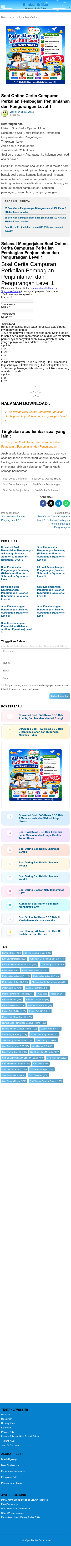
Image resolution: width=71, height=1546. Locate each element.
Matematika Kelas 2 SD (35, 970)
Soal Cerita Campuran (15, 478)
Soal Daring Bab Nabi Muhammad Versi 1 (39, 878)
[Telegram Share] (58, 503)
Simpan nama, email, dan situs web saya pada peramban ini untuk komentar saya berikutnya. (34, 687)
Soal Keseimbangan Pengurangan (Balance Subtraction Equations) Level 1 (51, 611)
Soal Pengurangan (42, 1069)
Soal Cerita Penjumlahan (16, 490)
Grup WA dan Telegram (12, 1512)
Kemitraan (6, 1427)
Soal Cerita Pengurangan (46, 484)
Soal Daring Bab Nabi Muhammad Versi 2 (39, 864)
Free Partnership (9, 1504)
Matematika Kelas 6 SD (15, 981)
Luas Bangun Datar (52, 964)
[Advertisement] (35, 1244)
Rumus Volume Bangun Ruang (19, 1028)
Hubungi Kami (8, 1423)
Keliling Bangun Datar (37, 952)
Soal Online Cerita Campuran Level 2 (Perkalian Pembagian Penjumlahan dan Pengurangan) (53, 520)
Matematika (10, 970)
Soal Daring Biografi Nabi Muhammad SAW (41, 891)
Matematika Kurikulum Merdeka (49, 981)
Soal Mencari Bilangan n (16, 1063)
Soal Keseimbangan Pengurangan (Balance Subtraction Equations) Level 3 (51, 591)
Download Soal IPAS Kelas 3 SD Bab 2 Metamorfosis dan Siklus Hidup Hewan (41, 818)
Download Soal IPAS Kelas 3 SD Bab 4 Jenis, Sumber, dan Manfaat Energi (41, 716)
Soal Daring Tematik (14, 1051)
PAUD (42, 993)
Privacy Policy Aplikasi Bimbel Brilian (20, 1436)
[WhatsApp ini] (66, 503)
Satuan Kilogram (50, 1028)
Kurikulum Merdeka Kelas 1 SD (47, 958)
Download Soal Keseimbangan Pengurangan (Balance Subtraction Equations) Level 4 (15, 593)
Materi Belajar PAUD (37, 987)
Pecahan (57, 993)
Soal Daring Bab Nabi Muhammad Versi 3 (39, 850)
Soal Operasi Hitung (14, 1069)
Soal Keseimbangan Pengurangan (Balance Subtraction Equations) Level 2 (15, 611)
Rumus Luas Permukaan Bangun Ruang (24, 1022)
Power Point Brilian (14, 1011)
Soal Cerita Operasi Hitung (46, 478)
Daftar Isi (5, 1414)
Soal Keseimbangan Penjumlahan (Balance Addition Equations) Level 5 (16, 627)
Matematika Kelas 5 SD (46, 976)
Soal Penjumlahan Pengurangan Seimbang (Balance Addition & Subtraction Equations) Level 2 (51, 553)
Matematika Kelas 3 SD (16, 976)
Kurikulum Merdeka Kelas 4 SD (19, 964)
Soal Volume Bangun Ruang (46, 1081)
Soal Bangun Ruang (14, 1034)
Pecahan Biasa (12, 999)
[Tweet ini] (50, 503)
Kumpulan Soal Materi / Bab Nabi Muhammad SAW (39, 905)
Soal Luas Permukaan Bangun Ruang (22, 1057)
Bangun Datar (11, 952)
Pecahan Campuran (37, 999)
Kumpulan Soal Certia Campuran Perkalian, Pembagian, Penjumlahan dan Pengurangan (31, 444)
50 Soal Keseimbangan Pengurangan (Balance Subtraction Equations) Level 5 (51, 571)
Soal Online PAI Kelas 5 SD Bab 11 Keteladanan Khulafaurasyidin (39, 919)
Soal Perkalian (38, 1075)
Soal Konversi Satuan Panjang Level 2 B (13, 516)
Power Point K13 (39, 1011)
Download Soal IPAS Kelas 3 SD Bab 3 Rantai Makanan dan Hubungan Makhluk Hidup (41, 731)
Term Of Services (10, 1445)
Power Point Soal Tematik (17, 1016)
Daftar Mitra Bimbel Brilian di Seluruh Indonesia (24, 1499)
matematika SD (12, 987)
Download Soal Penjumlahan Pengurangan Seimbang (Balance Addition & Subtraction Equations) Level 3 (17, 553)
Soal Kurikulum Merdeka (44, 1051)
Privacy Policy (8, 1432)
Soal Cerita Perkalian (46, 490)
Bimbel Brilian (35, 4)
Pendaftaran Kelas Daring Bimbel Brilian (21, 1517)
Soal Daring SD (42, 1046)
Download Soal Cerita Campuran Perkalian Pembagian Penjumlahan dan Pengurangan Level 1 (35, 416)
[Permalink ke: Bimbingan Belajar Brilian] (4, 113)
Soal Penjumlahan (13, 1075)
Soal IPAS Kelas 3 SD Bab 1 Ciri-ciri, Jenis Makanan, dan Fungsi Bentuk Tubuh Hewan (40, 835)
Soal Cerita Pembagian (15, 484)
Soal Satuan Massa (14, 1081)
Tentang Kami (8, 1440)
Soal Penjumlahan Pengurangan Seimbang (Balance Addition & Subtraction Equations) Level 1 (15, 573)
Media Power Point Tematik (17, 993)
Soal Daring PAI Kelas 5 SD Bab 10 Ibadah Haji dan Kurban (39, 932)
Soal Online (41, 1063)
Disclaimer (6, 1418)
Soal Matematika (57, 1057)
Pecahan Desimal (13, 1005)
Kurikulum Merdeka (14, 958)
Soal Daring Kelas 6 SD (15, 1046)
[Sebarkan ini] (43, 503)
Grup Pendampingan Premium (16, 1508)
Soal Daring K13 (46, 1040)
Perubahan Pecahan (40, 1005)
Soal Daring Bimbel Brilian (17, 1040)
